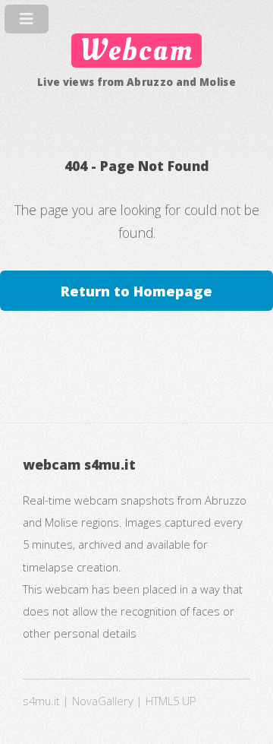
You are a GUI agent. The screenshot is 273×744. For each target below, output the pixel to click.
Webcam (136, 50)
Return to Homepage (136, 290)
